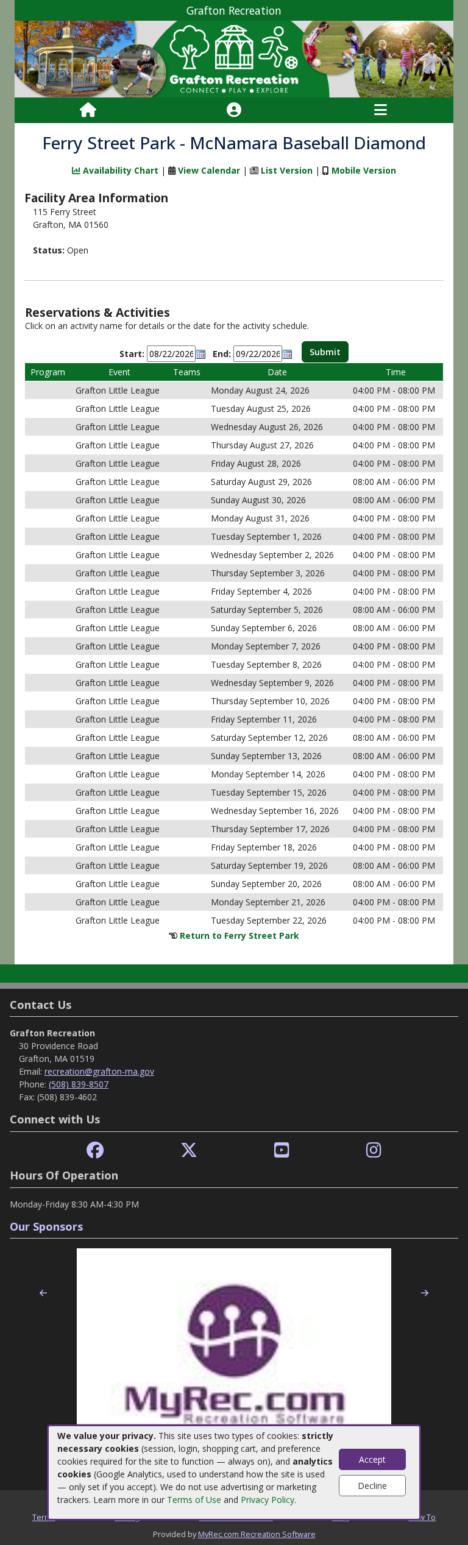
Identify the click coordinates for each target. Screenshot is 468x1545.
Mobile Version (364, 170)
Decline (372, 1485)
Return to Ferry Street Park (239, 935)
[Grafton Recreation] (234, 58)
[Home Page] (88, 110)
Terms (43, 1516)
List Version (287, 170)
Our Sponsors (46, 1226)
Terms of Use (194, 1499)
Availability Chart (119, 170)
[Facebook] (95, 1150)
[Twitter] (188, 1150)
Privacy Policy (267, 1499)
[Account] (234, 110)
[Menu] (380, 110)
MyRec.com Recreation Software (257, 1534)
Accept (372, 1459)
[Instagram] (373, 1150)
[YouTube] (281, 1150)
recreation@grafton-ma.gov (99, 1071)
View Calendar (209, 170)
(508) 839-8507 (78, 1084)
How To (422, 1516)
